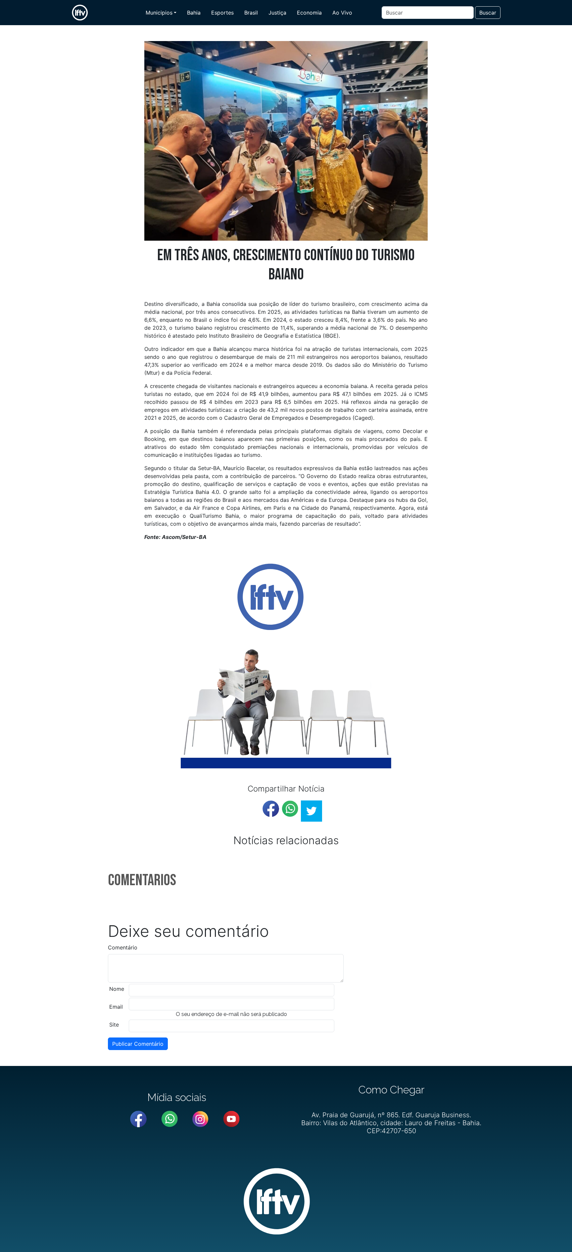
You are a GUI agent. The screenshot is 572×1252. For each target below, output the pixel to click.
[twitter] (311, 811)
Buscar (487, 12)
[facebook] (270, 808)
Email (116, 1006)
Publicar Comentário (138, 1043)
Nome (116, 989)
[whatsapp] (290, 808)
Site (114, 1024)
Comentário (122, 947)
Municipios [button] (159, 12)
